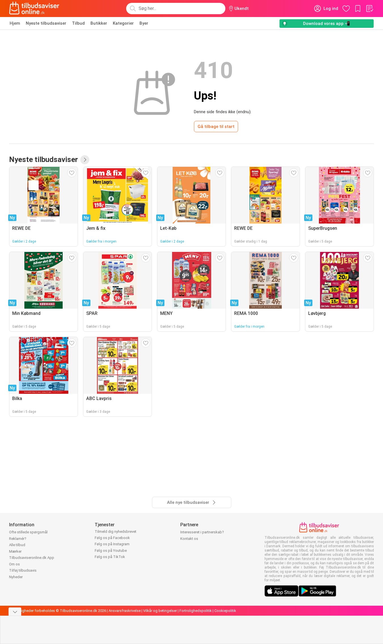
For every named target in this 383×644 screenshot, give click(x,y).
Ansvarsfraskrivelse (125, 611)
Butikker (98, 23)
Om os (14, 564)
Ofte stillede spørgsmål (28, 532)
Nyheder (16, 577)
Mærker (15, 551)
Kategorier (123, 23)
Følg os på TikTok (110, 557)
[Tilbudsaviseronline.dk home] (34, 8)
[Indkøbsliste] (369, 8)
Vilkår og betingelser (160, 611)
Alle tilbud (17, 545)
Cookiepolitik (225, 611)
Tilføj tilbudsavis (23, 570)
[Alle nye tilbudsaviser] (84, 159)
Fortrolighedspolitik (195, 611)
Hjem (15, 23)
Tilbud (78, 23)
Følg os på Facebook (112, 538)
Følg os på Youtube (111, 550)
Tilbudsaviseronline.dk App (31, 557)
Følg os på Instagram (112, 544)
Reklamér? (17, 538)
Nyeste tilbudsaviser (46, 23)
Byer (143, 23)
